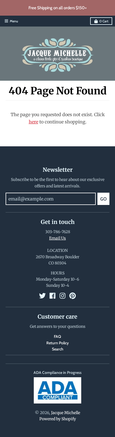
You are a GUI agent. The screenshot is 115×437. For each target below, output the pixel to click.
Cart (103, 21)
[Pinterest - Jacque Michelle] (72, 295)
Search (57, 349)
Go (103, 199)
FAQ (57, 336)
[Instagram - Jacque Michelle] (62, 295)
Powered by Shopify (57, 418)
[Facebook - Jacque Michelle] (52, 295)
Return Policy (57, 342)
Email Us (57, 238)
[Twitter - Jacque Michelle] (42, 295)
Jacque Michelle (65, 412)
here (33, 122)
